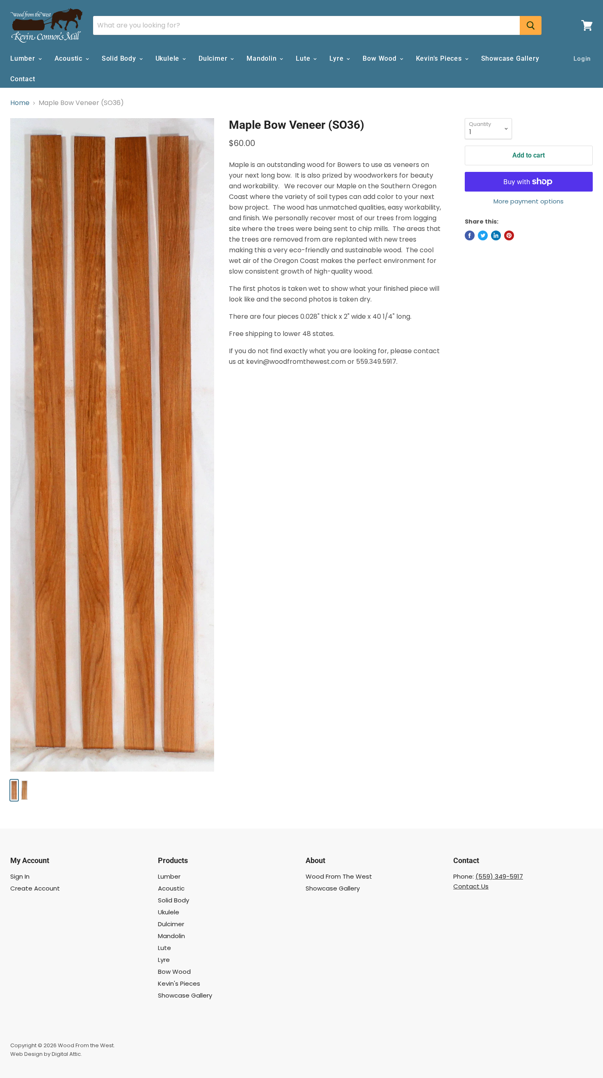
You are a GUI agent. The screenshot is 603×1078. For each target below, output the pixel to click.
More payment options (528, 201)
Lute (304, 58)
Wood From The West (339, 876)
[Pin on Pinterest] (509, 235)
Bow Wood (380, 58)
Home (20, 103)
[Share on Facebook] (470, 235)
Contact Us (471, 886)
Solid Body (120, 58)
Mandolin (263, 58)
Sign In (20, 876)
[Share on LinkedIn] (496, 235)
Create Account (35, 888)
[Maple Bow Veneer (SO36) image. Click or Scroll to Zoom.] (112, 445)
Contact (22, 79)
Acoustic (70, 58)
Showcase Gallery (510, 58)
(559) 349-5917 (499, 876)
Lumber (23, 58)
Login (582, 58)
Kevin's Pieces (440, 58)
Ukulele (168, 58)
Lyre (337, 58)
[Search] (530, 25)
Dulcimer (214, 58)
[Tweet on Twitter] (483, 235)
